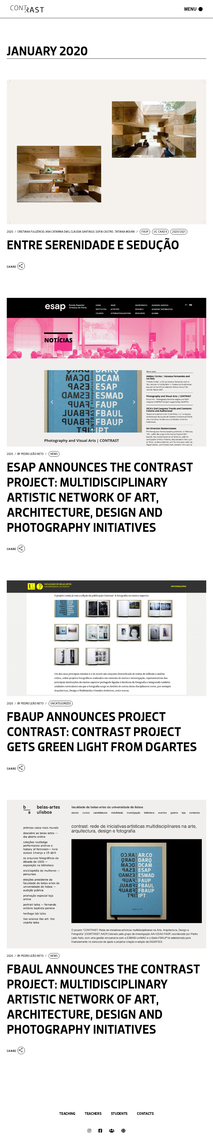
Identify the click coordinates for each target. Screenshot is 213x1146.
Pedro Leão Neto (30, 454)
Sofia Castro (104, 231)
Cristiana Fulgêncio (30, 231)
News (54, 454)
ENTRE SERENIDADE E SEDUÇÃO (93, 245)
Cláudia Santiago (83, 231)
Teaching (67, 1113)
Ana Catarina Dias (57, 231)
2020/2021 (178, 231)
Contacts (145, 1113)
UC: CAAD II (160, 231)
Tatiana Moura (125, 231)
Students (119, 1113)
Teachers (93, 1113)
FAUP (145, 231)
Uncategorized (60, 703)
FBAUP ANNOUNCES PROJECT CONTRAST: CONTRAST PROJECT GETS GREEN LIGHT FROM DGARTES (102, 732)
